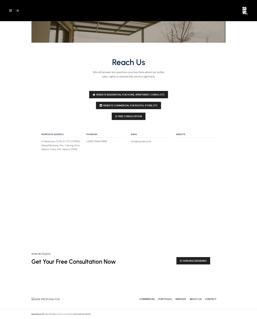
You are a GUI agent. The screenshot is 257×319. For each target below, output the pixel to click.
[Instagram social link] (18, 10)
